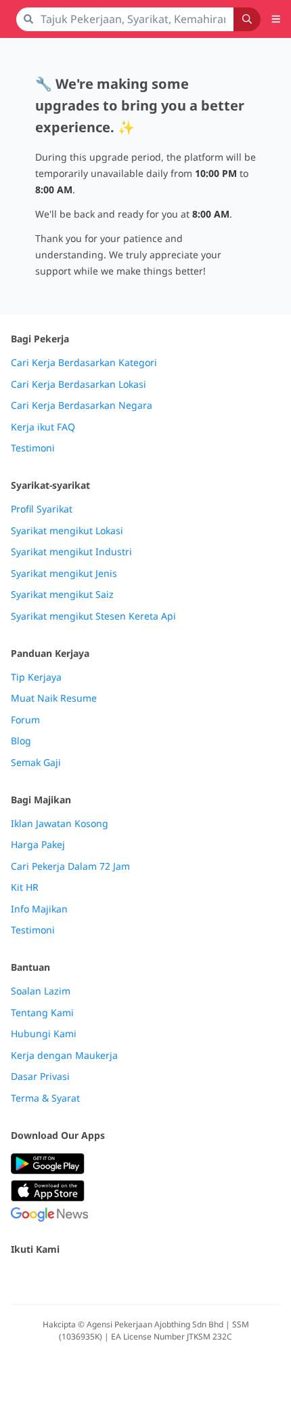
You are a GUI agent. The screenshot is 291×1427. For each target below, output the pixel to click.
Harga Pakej (38, 845)
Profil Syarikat (41, 509)
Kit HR (25, 887)
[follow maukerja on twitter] (49, 1278)
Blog (21, 741)
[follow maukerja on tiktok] (168, 1278)
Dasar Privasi (40, 1076)
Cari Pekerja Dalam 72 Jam (70, 866)
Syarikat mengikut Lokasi (67, 531)
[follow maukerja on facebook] (19, 1278)
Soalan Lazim (40, 991)
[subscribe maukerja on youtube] (78, 1278)
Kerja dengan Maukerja (64, 1055)
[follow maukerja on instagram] (108, 1278)
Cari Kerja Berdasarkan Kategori (84, 363)
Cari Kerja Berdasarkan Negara (81, 405)
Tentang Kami (42, 1013)
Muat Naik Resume (54, 698)
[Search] (247, 19)
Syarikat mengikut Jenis (64, 573)
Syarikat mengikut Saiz (62, 594)
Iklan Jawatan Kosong (59, 824)
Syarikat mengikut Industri (71, 552)
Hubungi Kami (43, 1034)
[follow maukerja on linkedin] (138, 1278)
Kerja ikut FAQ (43, 427)
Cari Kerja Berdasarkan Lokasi (78, 384)
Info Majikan (39, 909)
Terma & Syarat (45, 1098)
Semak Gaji (36, 763)
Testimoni (33, 448)
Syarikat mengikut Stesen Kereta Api (93, 616)
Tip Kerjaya (36, 677)
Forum (25, 720)
